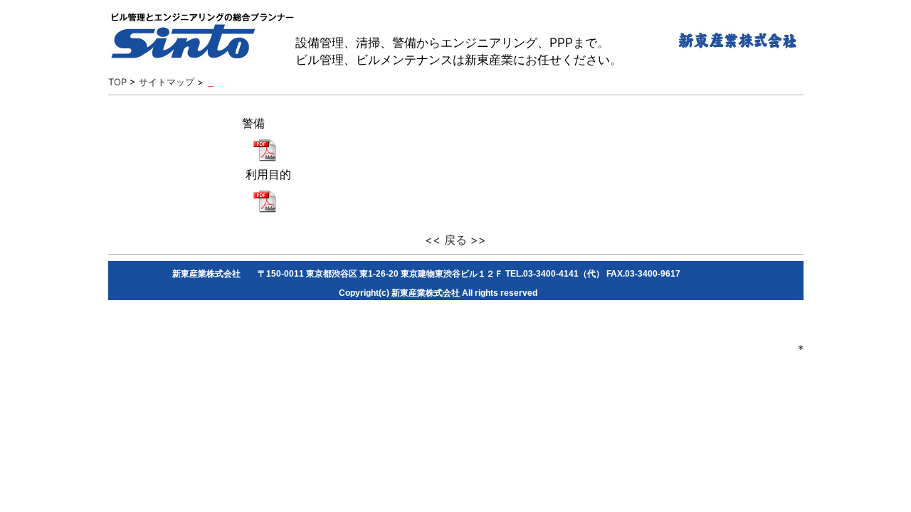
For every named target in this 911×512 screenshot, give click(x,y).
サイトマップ (166, 81)
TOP (117, 81)
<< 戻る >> (455, 240)
